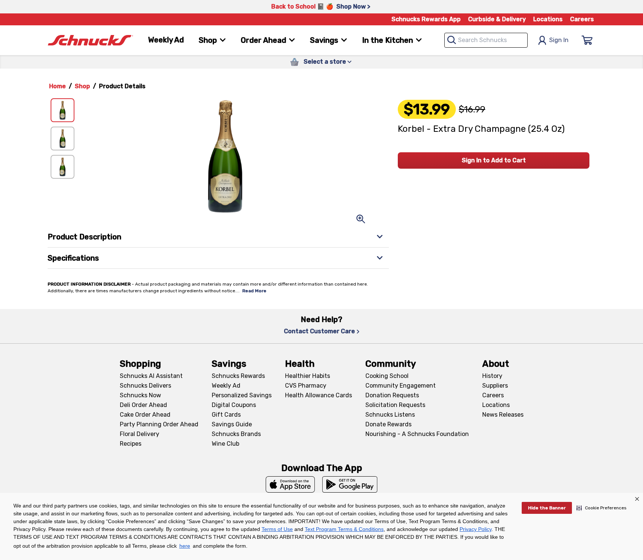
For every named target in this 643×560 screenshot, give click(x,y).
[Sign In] (587, 40)
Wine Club (225, 443)
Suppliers (495, 385)
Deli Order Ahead (143, 404)
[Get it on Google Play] (350, 484)
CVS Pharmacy (305, 385)
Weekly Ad (166, 39)
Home (57, 86)
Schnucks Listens (390, 414)
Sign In (559, 40)
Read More (254, 290)
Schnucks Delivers (145, 385)
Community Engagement (400, 385)
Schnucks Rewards (238, 375)
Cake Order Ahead (145, 414)
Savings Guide (232, 424)
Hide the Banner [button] (547, 507)
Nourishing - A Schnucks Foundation (417, 434)
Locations (548, 19)
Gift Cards (226, 414)
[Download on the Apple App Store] (290, 484)
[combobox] (486, 40)
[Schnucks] (90, 40)
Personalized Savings (242, 395)
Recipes (130, 443)
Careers (582, 19)
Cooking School (387, 375)
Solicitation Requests (395, 404)
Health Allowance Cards (318, 395)
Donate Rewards (388, 424)
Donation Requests (392, 395)
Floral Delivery (139, 434)
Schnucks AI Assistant (151, 375)
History (492, 375)
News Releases (503, 414)
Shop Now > (353, 6)
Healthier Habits (307, 375)
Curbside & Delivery (497, 19)
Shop (82, 86)
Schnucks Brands (236, 434)
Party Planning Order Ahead (159, 424)
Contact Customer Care (319, 331)
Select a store (325, 61)
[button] (601, 508)
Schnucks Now (140, 395)
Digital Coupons (234, 404)
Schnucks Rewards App (426, 19)
